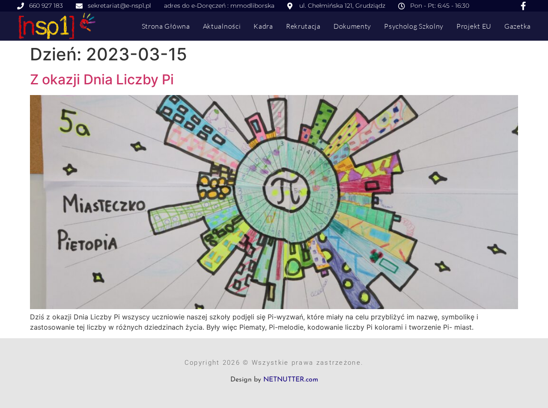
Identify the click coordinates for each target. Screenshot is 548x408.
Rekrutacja (303, 26)
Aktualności (222, 26)
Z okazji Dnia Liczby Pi (102, 79)
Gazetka (517, 26)
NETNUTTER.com (290, 379)
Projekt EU (473, 26)
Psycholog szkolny (414, 26)
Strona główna (166, 26)
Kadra (263, 26)
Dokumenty (352, 26)
